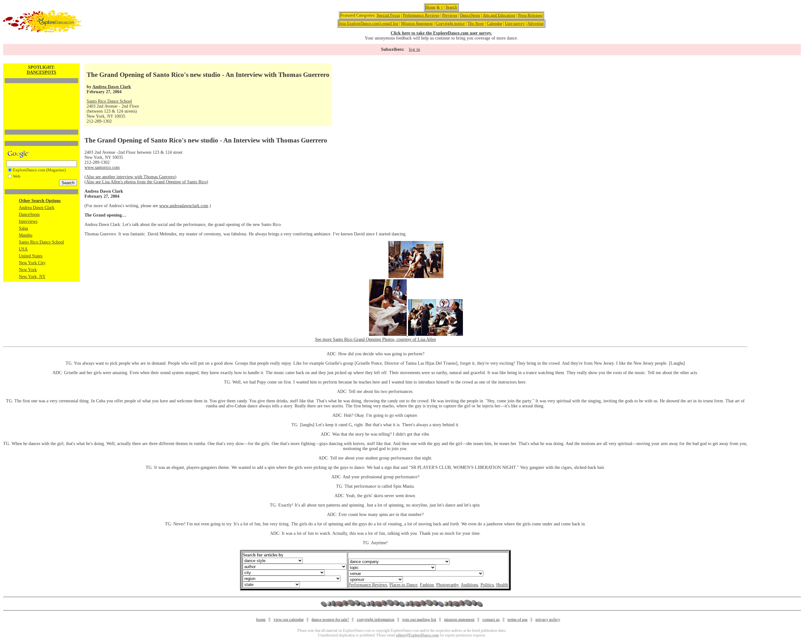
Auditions (469, 584)
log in (414, 49)
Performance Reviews (421, 15)
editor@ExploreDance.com (417, 635)
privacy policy (547, 619)
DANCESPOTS (41, 72)
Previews (449, 15)
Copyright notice (450, 23)
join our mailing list (419, 619)
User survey (515, 23)
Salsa (23, 228)
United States (30, 256)
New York (28, 269)
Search (451, 7)
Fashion (427, 584)
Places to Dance (403, 584)
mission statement (459, 619)
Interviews (28, 221)
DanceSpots (470, 15)
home (261, 619)
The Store (476, 23)
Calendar (494, 23)
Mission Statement (417, 23)
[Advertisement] (41, 95)
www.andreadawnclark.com (183, 205)
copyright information (375, 619)
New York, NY (32, 276)
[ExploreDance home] (42, 31)
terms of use (518, 619)
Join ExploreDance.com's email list (368, 23)
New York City (32, 262)
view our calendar (289, 619)
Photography (447, 584)
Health (502, 584)
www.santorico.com (102, 167)
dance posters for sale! (330, 619)
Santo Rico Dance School (41, 242)
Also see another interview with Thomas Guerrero (130, 176)
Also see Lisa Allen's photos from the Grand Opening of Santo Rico (146, 182)
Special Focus (388, 15)
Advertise (535, 23)
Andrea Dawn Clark (36, 207)
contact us (491, 619)
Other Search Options (40, 200)
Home (431, 7)
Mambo (25, 235)
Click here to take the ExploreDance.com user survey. (441, 33)
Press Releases (530, 15)
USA (23, 249)
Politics (487, 584)
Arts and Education (499, 15)
